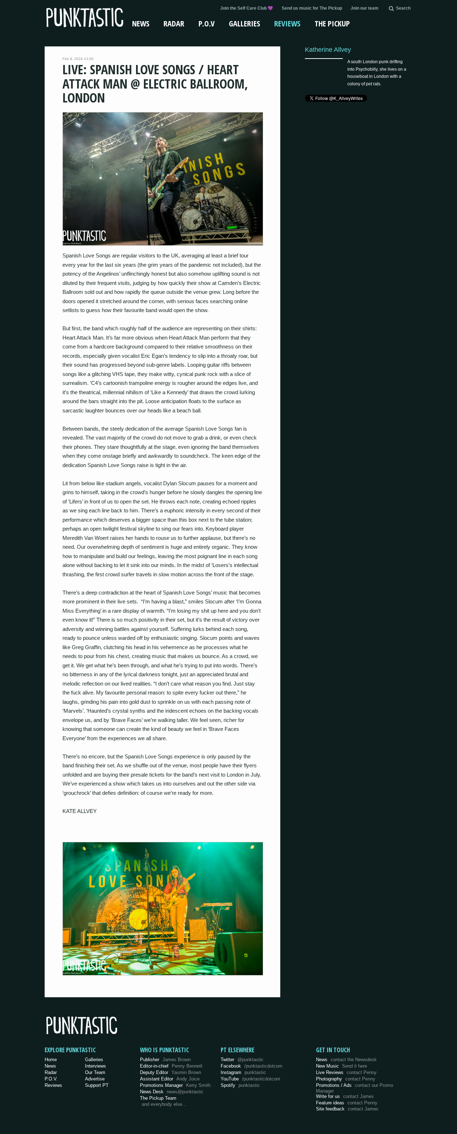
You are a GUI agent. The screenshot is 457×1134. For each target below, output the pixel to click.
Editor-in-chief (171, 1066)
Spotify (240, 1085)
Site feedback (347, 1109)
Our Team (95, 1072)
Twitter (242, 1059)
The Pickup (332, 23)
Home (51, 1059)
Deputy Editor (170, 1072)
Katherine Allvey (328, 49)
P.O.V (207, 23)
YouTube (250, 1079)
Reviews (287, 23)
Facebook (251, 1066)
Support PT (97, 1085)
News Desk (172, 1091)
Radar (174, 23)
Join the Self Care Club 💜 (246, 8)
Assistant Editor (170, 1079)
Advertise (95, 1079)
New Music (341, 1066)
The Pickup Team (158, 1098)
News (140, 23)
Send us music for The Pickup (312, 8)
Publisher (165, 1059)
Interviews (95, 1066)
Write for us (345, 1096)
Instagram (243, 1072)
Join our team (364, 8)
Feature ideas (346, 1102)
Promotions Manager (175, 1085)
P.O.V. (51, 1079)
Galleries (244, 23)
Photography (345, 1079)
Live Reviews (346, 1072)
